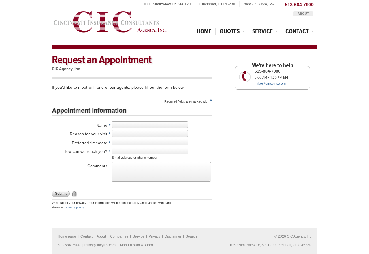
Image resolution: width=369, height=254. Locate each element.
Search (191, 236)
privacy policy (74, 207)
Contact (297, 31)
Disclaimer (173, 236)
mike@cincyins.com (270, 83)
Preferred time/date (89, 143)
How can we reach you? (85, 151)
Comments (97, 166)
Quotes (230, 31)
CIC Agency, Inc (110, 20)
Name (101, 125)
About (303, 13)
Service (262, 31)
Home (204, 31)
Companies (119, 236)
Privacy (154, 236)
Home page (67, 236)
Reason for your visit (88, 134)
